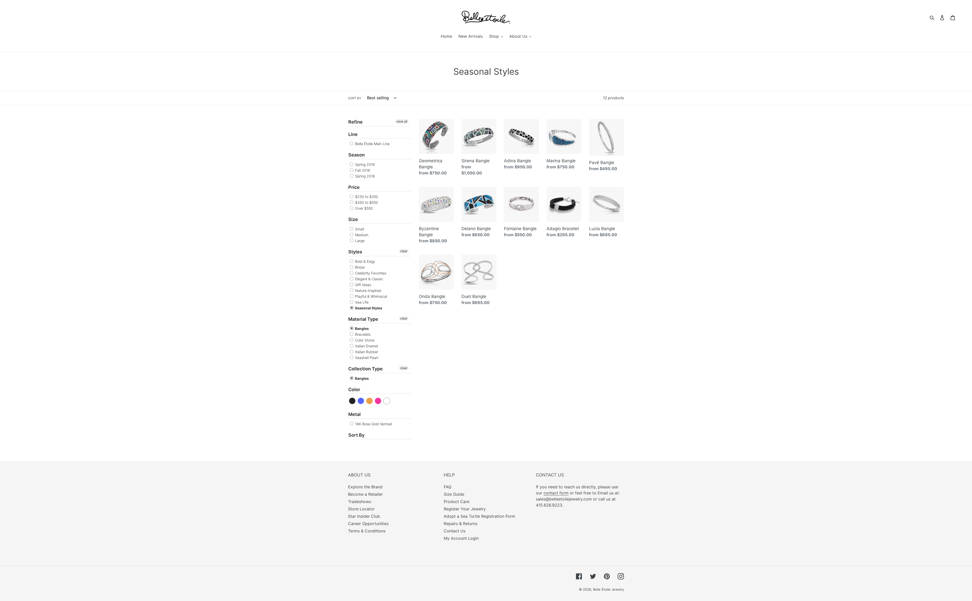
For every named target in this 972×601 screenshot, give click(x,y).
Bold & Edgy (364, 261)
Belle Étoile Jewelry (608, 589)
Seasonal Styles (368, 308)
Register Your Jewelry (465, 508)
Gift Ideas (362, 285)
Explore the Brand (365, 486)
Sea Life (361, 302)
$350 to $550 (366, 202)
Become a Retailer (365, 494)
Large (359, 240)
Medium (361, 235)
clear (403, 251)
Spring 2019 (364, 164)
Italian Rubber (366, 352)
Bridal (359, 267)
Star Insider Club (364, 516)
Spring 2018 (364, 176)
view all (401, 121)
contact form (556, 492)
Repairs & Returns (460, 523)
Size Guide (454, 494)
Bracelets (362, 334)
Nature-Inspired (367, 290)
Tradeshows (359, 501)
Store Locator (361, 508)
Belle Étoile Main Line (372, 144)
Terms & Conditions (367, 530)
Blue (361, 400)
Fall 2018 (362, 170)
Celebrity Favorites (370, 273)
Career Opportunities (368, 523)
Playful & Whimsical (370, 296)
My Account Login (461, 538)
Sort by (354, 98)
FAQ (447, 486)
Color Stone (364, 340)
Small (359, 229)
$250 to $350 (366, 196)
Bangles (361, 328)
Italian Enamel (366, 346)
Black (352, 400)
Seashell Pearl (366, 357)
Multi (369, 400)
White (386, 400)
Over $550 (363, 208)
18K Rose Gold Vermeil (373, 424)
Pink (378, 400)
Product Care (456, 501)
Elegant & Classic (368, 279)
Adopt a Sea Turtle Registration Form (479, 516)
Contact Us (454, 530)
